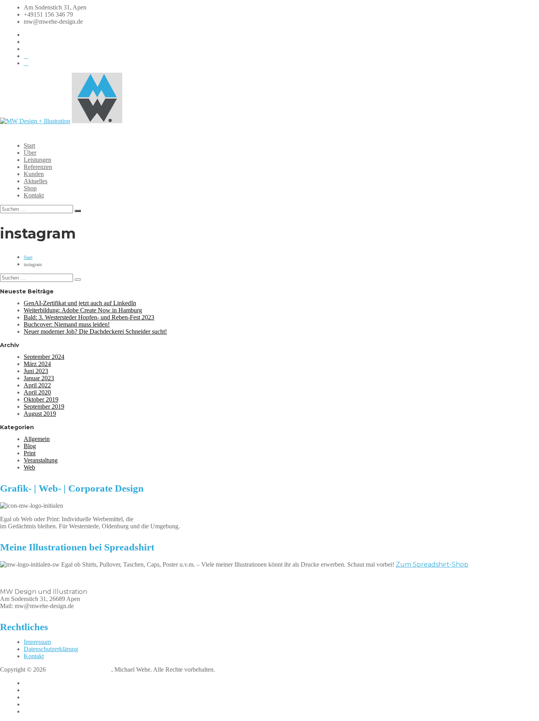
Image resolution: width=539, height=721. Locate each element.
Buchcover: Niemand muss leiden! (67, 324)
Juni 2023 (36, 371)
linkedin (34, 697)
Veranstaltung (41, 460)
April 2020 (37, 392)
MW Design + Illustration (79, 669)
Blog (30, 446)
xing (29, 704)
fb (26, 683)
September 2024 (44, 356)
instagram (36, 690)
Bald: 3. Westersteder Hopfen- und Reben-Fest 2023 (89, 317)
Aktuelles (35, 181)
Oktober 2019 (41, 399)
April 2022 (37, 385)
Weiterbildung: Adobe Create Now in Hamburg (83, 310)
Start (29, 145)
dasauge (34, 711)
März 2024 (37, 363)
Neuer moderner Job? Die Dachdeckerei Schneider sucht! (95, 331)
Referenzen (38, 166)
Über (30, 152)
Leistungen (37, 159)
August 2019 (40, 413)
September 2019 (44, 406)
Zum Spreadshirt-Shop (432, 564)
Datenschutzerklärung (51, 649)
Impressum (37, 641)
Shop (30, 188)
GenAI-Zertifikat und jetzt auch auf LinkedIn (80, 303)
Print (30, 453)
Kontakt (34, 195)
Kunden (34, 174)
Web (29, 467)
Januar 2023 (39, 378)
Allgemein (37, 439)
